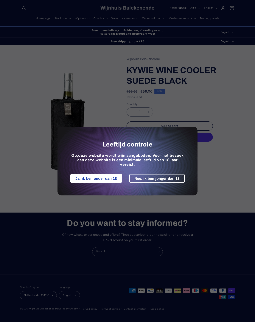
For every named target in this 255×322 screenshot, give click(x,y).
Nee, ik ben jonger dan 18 (157, 178)
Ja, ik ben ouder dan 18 (96, 178)
